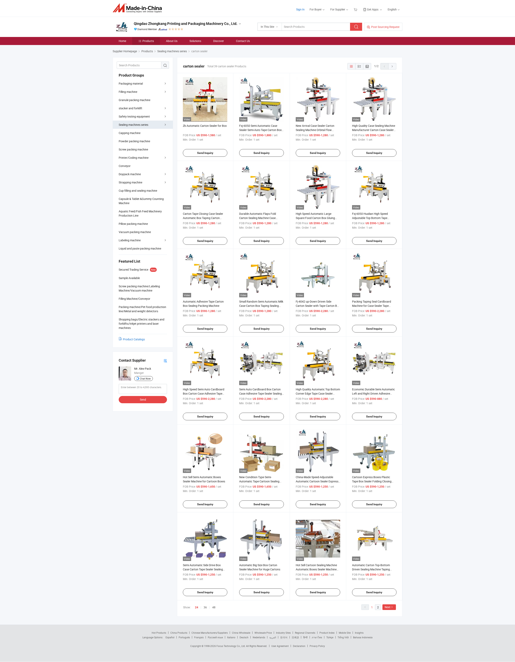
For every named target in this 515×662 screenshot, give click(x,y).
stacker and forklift (130, 108)
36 (205, 607)
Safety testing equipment (134, 116)
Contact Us (243, 41)
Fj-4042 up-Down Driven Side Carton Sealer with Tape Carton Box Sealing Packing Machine (318, 306)
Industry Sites (283, 632)
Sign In (300, 9)
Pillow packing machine (133, 224)
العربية (272, 637)
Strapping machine (130, 182)
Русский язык (215, 637)
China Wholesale (241, 632)
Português (184, 637)
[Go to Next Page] (392, 66)
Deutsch (244, 637)
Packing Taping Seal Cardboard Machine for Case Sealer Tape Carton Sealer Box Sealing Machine (373, 306)
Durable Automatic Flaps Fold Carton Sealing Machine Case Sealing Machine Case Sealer (257, 218)
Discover (218, 41)
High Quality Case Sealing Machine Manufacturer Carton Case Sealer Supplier (373, 130)
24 (196, 607)
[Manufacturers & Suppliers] (138, 8)
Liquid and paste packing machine (140, 248)
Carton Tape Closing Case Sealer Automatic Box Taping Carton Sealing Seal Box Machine (203, 218)
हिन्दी (305, 637)
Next (387, 607)
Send (143, 399)
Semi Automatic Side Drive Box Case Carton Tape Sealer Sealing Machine (203, 569)
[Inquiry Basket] (356, 9)
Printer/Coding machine (133, 158)
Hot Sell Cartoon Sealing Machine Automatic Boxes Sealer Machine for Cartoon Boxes (316, 569)
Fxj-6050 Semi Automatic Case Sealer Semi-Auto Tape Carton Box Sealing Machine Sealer (260, 130)
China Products (178, 632)
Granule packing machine (134, 100)
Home (122, 41)
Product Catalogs (134, 339)
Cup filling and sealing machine (138, 190)
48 (213, 607)
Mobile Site (345, 632)
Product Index (327, 632)
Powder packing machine (134, 141)
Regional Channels (305, 632)
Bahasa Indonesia (363, 637)
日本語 (295, 637)
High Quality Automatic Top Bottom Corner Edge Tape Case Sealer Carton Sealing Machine (318, 393)
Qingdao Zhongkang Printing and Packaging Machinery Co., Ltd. (185, 23)
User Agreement (280, 646)
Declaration (299, 646)
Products (148, 41)
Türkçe (329, 637)
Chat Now (145, 378)
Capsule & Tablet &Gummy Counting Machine (141, 201)
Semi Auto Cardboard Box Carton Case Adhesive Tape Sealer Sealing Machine (260, 393)
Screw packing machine (133, 149)
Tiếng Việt (343, 637)
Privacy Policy (317, 646)
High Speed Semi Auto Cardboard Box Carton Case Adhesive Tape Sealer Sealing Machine (203, 393)
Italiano (231, 637)
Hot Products (159, 632)
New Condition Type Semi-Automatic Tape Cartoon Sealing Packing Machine (259, 481)
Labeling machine (130, 240)
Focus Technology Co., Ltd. (231, 646)
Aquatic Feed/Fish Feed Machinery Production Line (140, 213)
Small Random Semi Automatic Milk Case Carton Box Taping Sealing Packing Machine (261, 306)
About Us (171, 41)
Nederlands (259, 637)
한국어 (283, 637)
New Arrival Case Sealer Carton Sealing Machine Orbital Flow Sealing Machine (315, 130)
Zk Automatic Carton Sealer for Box (205, 126)
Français (199, 637)
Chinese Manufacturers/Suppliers (210, 632)
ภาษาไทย (317, 637)
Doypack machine (130, 174)
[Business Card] (165, 360)
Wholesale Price (263, 632)
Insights (359, 632)
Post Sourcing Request (385, 27)
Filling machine (128, 92)
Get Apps (372, 9)
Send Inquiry (205, 153)
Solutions (195, 41)
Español (170, 637)
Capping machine (129, 133)
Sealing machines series (133, 125)
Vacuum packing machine (135, 232)
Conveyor (125, 166)
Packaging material (131, 83)
